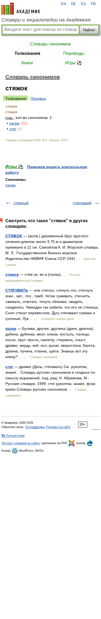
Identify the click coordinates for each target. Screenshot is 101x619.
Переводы (73, 53)
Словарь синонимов (50, 44)
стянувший (82, 203)
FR (93, 4)
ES (83, 4)
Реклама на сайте (58, 427)
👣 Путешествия (13, 435)
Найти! (89, 30)
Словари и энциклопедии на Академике (46, 20)
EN (63, 4)
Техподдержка (34, 427)
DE (73, 4)
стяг (12, 129)
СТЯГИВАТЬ (16, 290)
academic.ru (20, 9)
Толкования (27, 53)
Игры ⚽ (73, 63)
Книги (27, 63)
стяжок (12, 274)
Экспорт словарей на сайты (20, 443)
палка (14, 123)
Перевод (38, 98)
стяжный (21, 203)
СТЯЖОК (13, 236)
